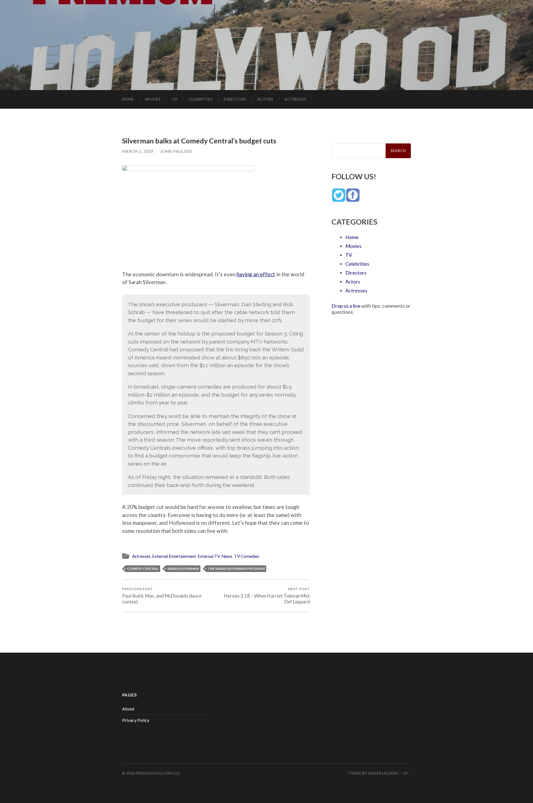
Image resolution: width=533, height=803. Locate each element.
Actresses (295, 99)
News (227, 556)
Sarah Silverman (183, 568)
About (128, 708)
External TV (209, 556)
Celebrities (200, 99)
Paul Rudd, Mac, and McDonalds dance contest (162, 596)
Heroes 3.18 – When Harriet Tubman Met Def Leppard (267, 596)
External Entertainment (174, 556)
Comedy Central (143, 568)
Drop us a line (346, 306)
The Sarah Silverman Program (236, 568)
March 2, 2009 (138, 151)
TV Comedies (246, 556)
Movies (153, 99)
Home (128, 99)
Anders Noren (383, 773)
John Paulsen (176, 151)
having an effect (256, 274)
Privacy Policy (135, 720)
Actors (265, 99)
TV (174, 99)
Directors (235, 99)
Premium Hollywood (158, 773)
